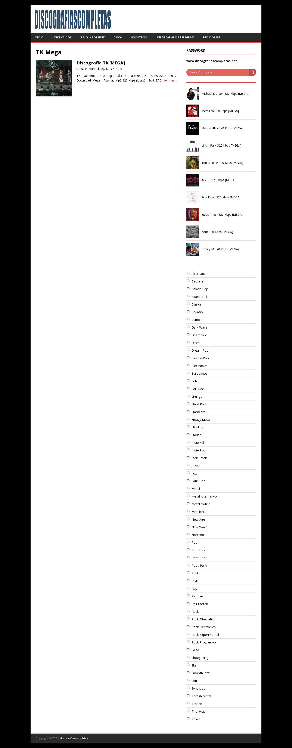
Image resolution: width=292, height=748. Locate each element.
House (196, 435)
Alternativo (200, 273)
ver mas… (170, 80)
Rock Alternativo (203, 619)
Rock (195, 611)
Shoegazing (200, 657)
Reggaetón (200, 604)
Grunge (197, 396)
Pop (195, 542)
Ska (194, 665)
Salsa (195, 650)
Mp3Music (107, 69)
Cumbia (197, 319)
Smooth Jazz (201, 673)
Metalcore (199, 511)
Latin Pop (198, 481)
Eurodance (199, 373)
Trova (196, 719)
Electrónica (200, 366)
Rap (194, 588)
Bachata (197, 281)
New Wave (200, 527)
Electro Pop (200, 358)
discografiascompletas (74, 738)
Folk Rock (198, 389)
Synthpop (198, 688)
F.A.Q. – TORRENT (92, 37)
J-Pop (196, 465)
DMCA (118, 37)
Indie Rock (199, 458)
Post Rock (199, 558)
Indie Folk (198, 442)
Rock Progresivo (204, 642)
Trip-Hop (198, 711)
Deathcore (199, 335)
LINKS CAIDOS (62, 37)
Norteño (198, 535)
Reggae (197, 596)
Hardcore (199, 412)
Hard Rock (199, 404)
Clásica (196, 304)
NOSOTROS (139, 37)
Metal (196, 488)
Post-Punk (199, 565)
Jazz (195, 473)
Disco (196, 343)
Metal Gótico (201, 504)
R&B (195, 581)
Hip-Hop (198, 427)
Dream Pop (200, 350)
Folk (194, 381)
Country (197, 312)
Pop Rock (198, 550)
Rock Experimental (205, 634)
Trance (197, 703)
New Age (198, 519)
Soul (195, 680)
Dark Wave (200, 327)
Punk (195, 573)
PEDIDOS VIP (211, 37)
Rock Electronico (204, 627)
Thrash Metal (201, 696)
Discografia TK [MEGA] (101, 63)
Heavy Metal (201, 419)
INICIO (39, 37)
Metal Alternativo (204, 496)
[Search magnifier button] (252, 72)
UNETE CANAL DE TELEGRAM (175, 37)
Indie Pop (199, 450)
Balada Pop (200, 289)
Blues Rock (200, 296)
